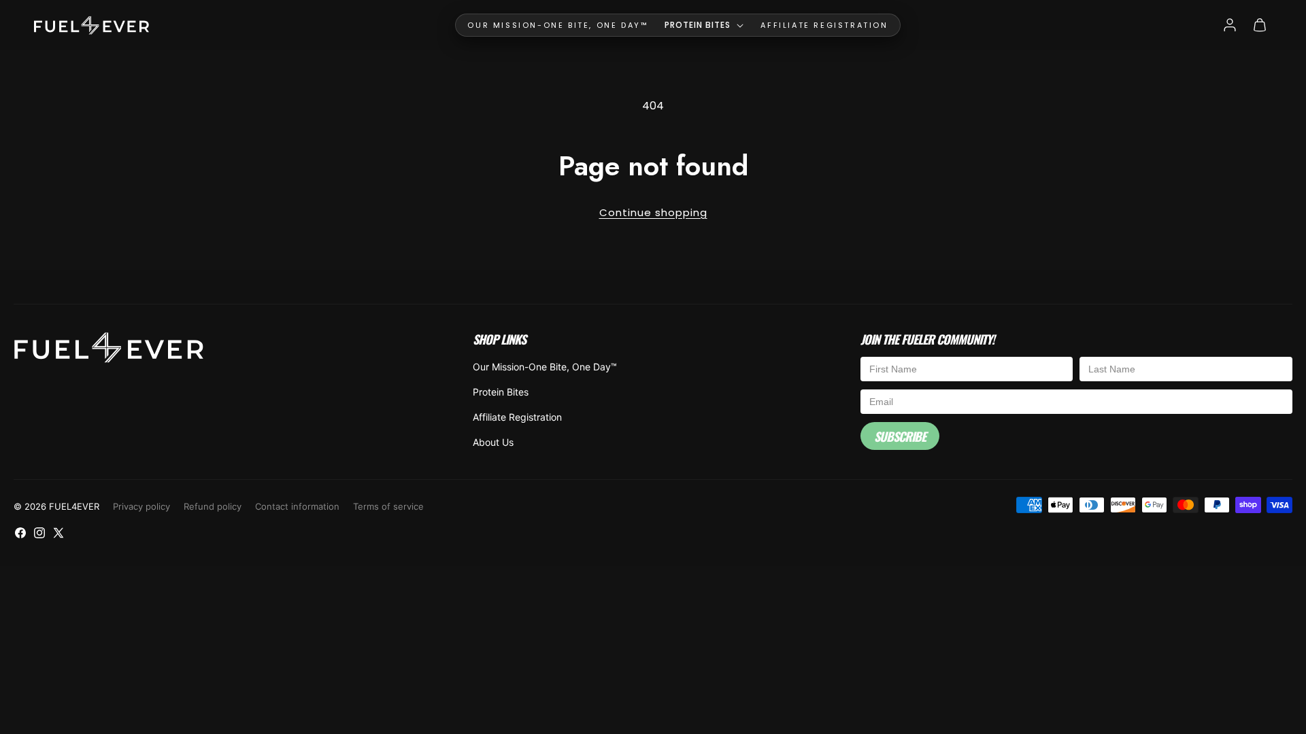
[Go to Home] (91, 25)
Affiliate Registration (517, 417)
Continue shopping (653, 212)
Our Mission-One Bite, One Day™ (545, 366)
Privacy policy (141, 506)
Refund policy (212, 506)
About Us (493, 442)
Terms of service (388, 506)
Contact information (297, 506)
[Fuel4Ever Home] (109, 350)
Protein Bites (501, 392)
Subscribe (900, 436)
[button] (704, 25)
